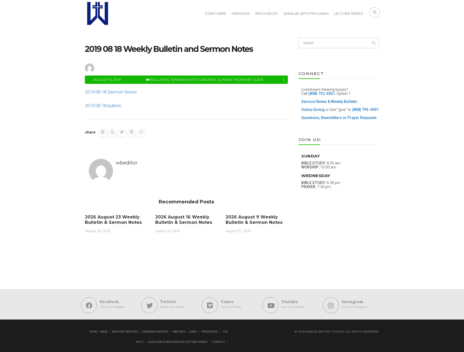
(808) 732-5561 (321, 93)
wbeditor (113, 67)
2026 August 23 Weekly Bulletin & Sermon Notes (113, 219)
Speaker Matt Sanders (193, 79)
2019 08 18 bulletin (103, 105)
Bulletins (159, 79)
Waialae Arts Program (306, 13)
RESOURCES (266, 13)
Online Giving (313, 109)
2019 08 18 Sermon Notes (111, 92)
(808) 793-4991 (365, 109)
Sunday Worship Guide (240, 79)
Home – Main (98, 331)
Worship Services (125, 331)
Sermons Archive (155, 331)
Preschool (209, 331)
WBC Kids (179, 331)
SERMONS (240, 13)
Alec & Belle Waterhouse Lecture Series (178, 341)
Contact (218, 341)
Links (193, 331)
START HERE (215, 13)
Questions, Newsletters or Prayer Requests (339, 118)
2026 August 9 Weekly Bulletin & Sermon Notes (254, 219)
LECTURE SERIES (348, 13)
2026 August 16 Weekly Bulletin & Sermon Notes (183, 219)
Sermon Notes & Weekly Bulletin (329, 101)
